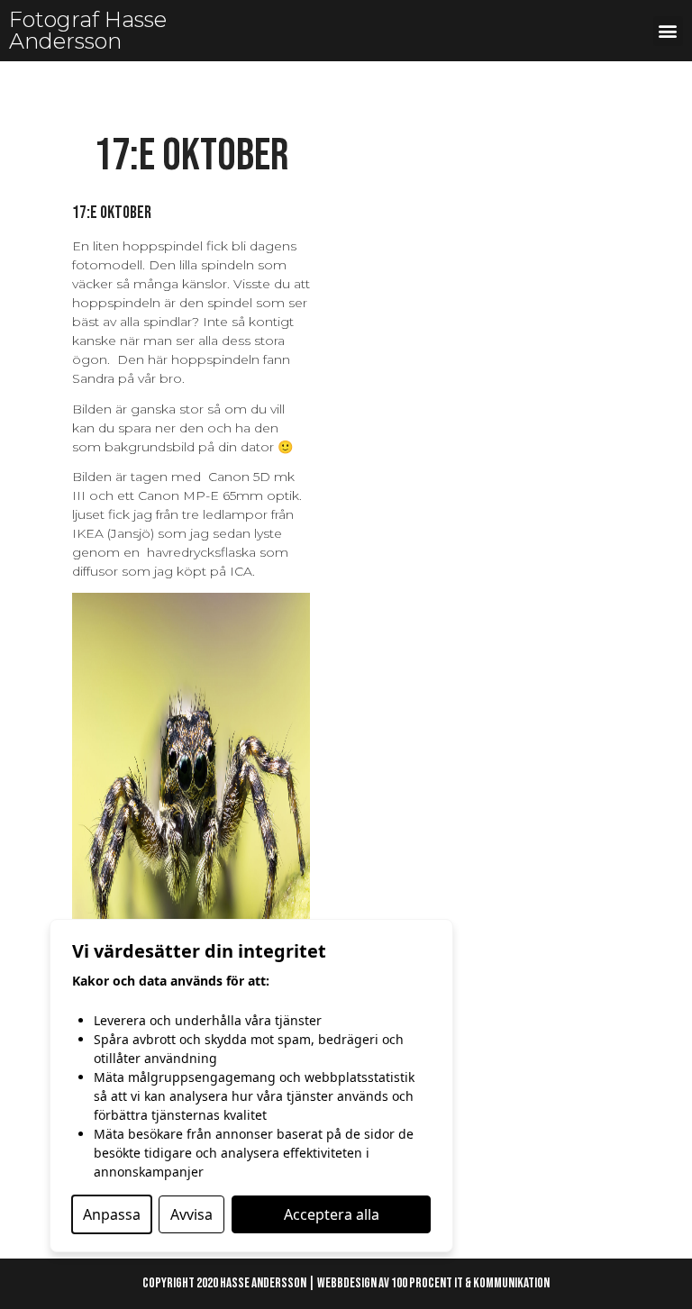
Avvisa (191, 1214)
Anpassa (112, 1214)
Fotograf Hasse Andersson (88, 30)
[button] (668, 31)
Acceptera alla (331, 1214)
